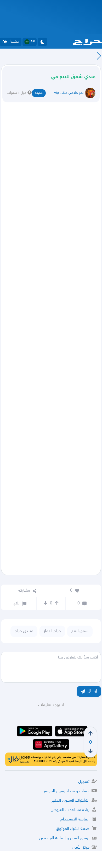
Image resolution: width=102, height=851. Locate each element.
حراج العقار (52, 631)
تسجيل (83, 781)
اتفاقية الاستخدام (74, 819)
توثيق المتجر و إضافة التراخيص (64, 838)
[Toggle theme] (42, 42)
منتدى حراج (24, 631)
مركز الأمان (80, 847)
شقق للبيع (79, 631)
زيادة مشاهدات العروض (70, 810)
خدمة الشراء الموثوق (72, 828)
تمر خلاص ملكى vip (68, 93)
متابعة (39, 93)
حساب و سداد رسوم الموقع (66, 791)
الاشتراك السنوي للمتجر (70, 800)
